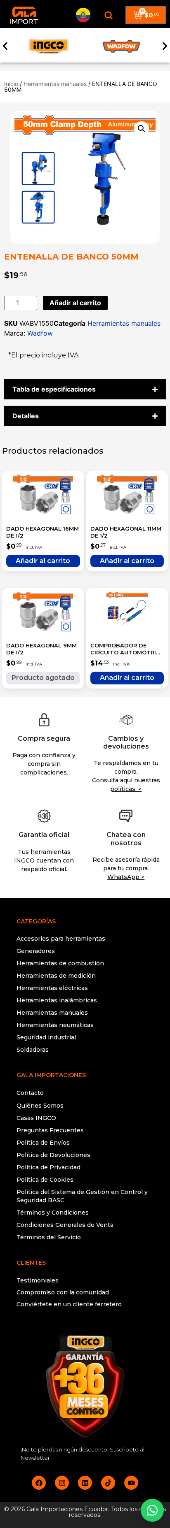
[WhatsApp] (152, 1510)
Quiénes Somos (40, 1105)
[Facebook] (39, 1483)
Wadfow (40, 333)
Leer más (43, 678)
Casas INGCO (36, 1118)
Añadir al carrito (75, 303)
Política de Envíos (43, 1142)
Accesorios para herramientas (61, 938)
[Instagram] (62, 1483)
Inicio (11, 83)
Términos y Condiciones (53, 1212)
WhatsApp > (125, 877)
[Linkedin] (85, 1483)
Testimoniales (38, 1280)
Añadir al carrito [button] (43, 561)
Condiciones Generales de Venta (65, 1225)
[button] (5, 46)
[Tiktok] (108, 1483)
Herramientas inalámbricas (57, 1000)
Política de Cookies (45, 1179)
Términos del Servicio (49, 1237)
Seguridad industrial (46, 1037)
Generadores (36, 951)
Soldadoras (33, 1049)
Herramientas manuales (55, 83)
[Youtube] (131, 1483)
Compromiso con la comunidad (63, 1292)
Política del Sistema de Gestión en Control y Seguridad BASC (82, 1196)
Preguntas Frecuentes (50, 1130)
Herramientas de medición (56, 975)
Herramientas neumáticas (55, 1025)
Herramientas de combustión (60, 963)
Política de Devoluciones (53, 1155)
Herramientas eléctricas (52, 988)
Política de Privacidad (48, 1167)
